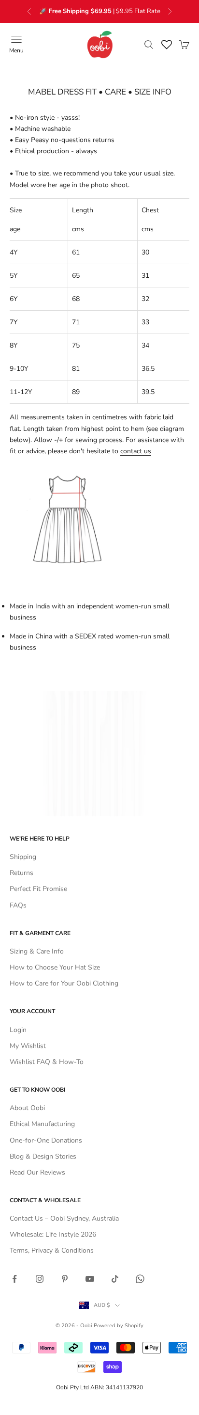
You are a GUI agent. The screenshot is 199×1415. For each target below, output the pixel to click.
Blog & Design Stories (43, 1156)
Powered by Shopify (118, 1325)
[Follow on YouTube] (90, 1279)
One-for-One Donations (46, 1140)
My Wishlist (28, 1045)
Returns (21, 872)
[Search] (148, 44)
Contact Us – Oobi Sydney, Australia (64, 1218)
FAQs (18, 905)
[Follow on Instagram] (39, 1279)
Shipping (23, 856)
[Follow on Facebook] (14, 1279)
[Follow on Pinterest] (65, 1279)
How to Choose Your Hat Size (55, 967)
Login (18, 1029)
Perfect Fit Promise (38, 888)
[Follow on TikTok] (115, 1279)
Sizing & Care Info (37, 951)
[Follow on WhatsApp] (140, 1279)
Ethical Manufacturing (42, 1124)
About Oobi (27, 1108)
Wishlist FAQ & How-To (47, 1061)
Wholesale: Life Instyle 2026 (53, 1234)
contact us (135, 451)
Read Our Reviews (37, 1172)
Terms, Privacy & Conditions (52, 1250)
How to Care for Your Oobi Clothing (64, 983)
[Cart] (184, 44)
